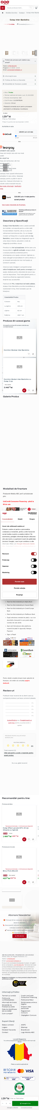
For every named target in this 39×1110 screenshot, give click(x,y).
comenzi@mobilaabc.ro (14, 70)
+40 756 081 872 (19, 965)
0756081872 (11, 958)
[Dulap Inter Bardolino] (19, 410)
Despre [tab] (32, 519)
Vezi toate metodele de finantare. (14, 205)
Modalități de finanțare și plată (16, 84)
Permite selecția (19, 588)
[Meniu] (2, 8)
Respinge (19, 595)
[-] (2, 1103)
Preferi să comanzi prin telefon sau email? (17, 61)
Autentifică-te (12, 720)
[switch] (33, 560)
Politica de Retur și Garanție (15, 80)
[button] (35, 53)
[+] (10, 1103)
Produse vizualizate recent (11, 890)
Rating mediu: (19, 742)
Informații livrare (10, 76)
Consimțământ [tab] (7, 519)
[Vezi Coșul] (36, 8)
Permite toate (19, 581)
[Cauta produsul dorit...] (31, 8)
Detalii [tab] (20, 519)
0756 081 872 (12, 66)
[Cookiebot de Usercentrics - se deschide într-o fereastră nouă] (28, 513)
